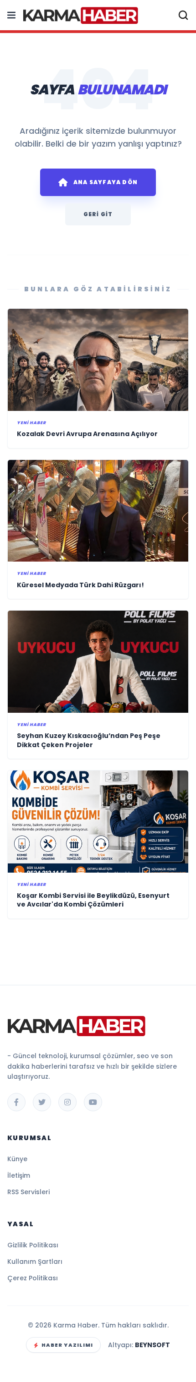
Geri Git (98, 214)
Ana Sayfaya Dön (105, 182)
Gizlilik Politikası (32, 1245)
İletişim (18, 1175)
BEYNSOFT (152, 1344)
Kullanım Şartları (34, 1261)
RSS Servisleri (28, 1191)
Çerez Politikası (32, 1278)
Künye (17, 1159)
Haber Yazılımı (67, 1345)
